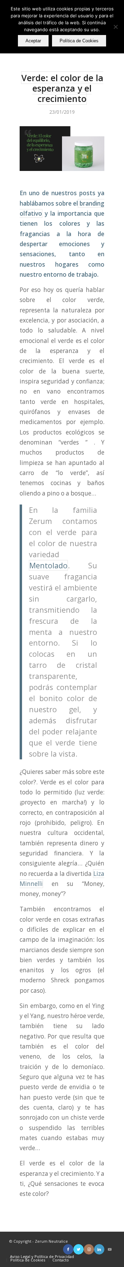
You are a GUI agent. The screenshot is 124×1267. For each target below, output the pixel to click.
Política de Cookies (79, 40)
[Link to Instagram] (89, 1249)
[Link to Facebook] (68, 1249)
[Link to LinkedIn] (99, 1249)
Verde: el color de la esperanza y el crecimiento (62, 88)
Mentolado (48, 565)
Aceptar (33, 40)
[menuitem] (42, 1256)
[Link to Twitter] (78, 1249)
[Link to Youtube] (109, 1249)
